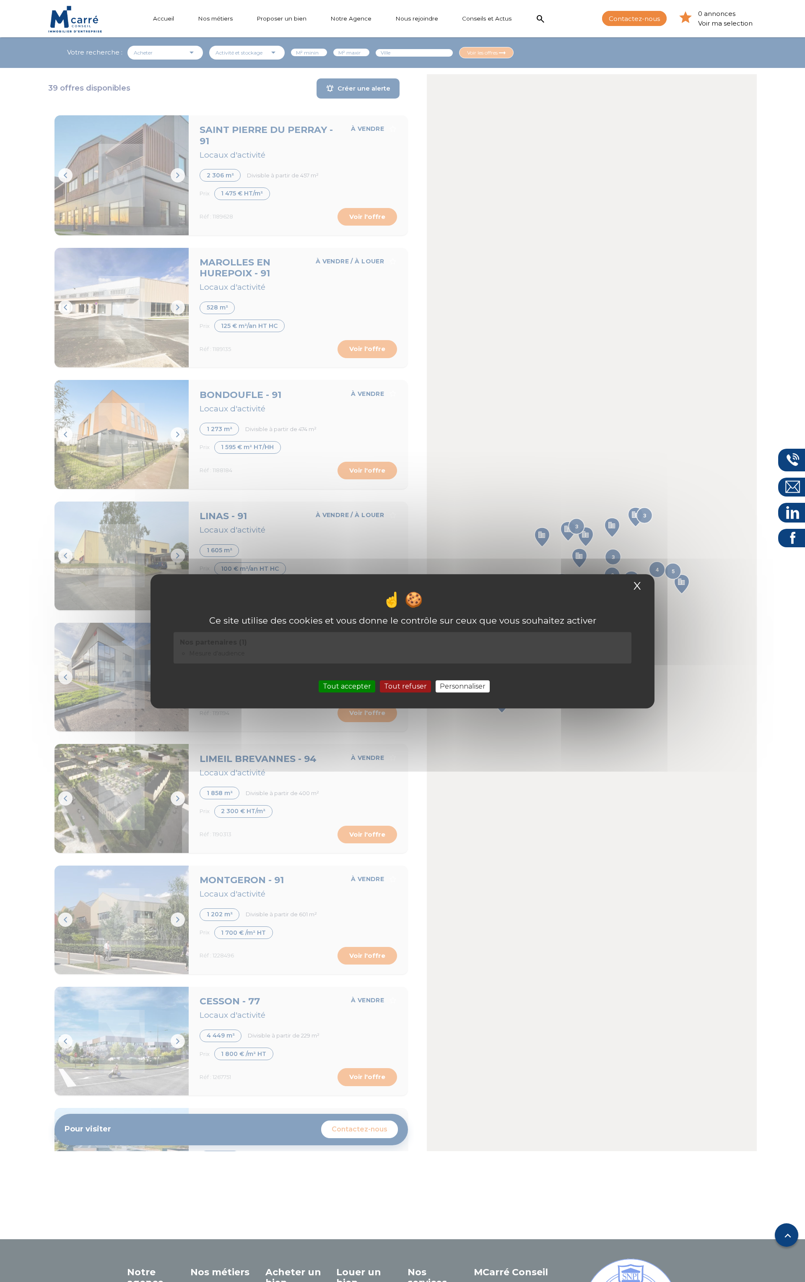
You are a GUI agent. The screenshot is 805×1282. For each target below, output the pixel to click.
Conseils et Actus (487, 18)
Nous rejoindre (416, 18)
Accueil (163, 18)
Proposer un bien (281, 18)
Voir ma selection (725, 23)
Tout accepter (347, 686)
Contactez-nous (634, 18)
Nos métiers (215, 18)
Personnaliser (463, 686)
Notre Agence (350, 18)
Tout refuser (405, 686)
